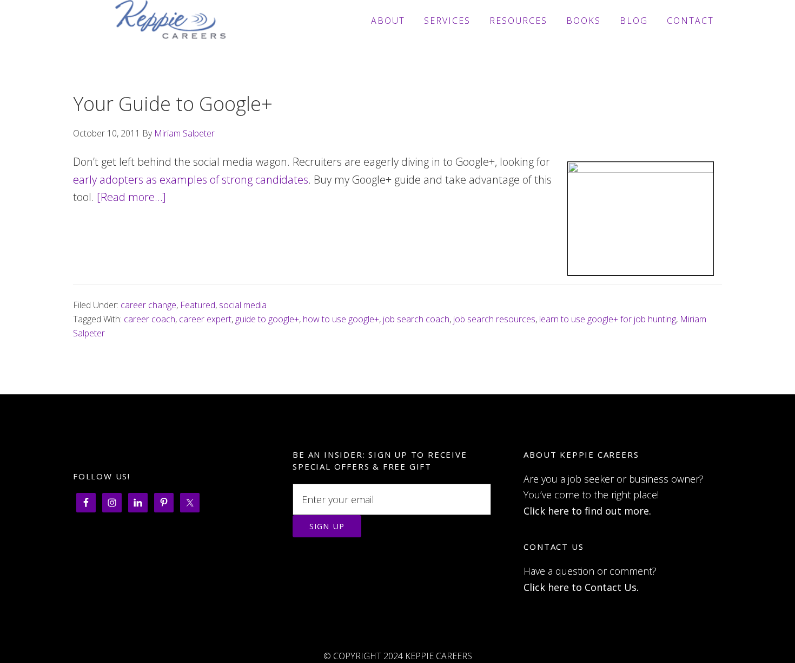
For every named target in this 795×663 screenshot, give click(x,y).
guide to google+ (267, 319)
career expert (205, 319)
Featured (197, 305)
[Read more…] (131, 197)
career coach (149, 319)
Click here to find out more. (587, 510)
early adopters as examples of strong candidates (190, 179)
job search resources (494, 319)
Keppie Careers (170, 20)
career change (148, 305)
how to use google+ (341, 319)
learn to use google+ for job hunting (607, 319)
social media (243, 305)
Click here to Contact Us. (581, 587)
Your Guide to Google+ (173, 103)
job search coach (416, 319)
